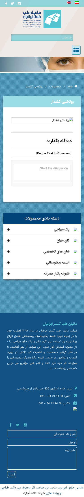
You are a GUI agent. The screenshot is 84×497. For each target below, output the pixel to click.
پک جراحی (61, 229)
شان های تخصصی (56, 251)
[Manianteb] (42, 27)
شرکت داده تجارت (34, 493)
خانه (70, 86)
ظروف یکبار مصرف (56, 273)
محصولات (55, 86)
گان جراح (63, 240)
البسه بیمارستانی (57, 262)
